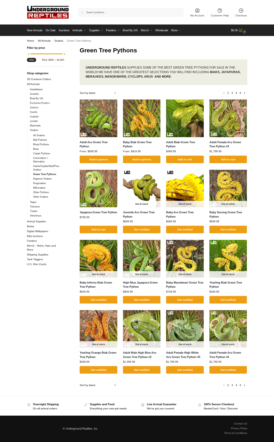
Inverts (33, 112)
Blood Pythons (41, 144)
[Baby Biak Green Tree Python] (142, 118)
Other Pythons (41, 192)
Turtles (33, 211)
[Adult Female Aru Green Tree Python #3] (228, 118)
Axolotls (34, 94)
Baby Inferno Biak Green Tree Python (96, 284)
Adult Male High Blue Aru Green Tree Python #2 (139, 355)
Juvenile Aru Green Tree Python (139, 214)
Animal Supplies (36, 221)
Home (30, 40)
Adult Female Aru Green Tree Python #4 (225, 355)
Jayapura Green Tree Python (98, 212)
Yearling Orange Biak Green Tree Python (98, 355)
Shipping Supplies (37, 254)
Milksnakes (39, 187)
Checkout (241, 15)
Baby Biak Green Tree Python (137, 144)
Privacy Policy (239, 428)
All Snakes (39, 135)
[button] (239, 30)
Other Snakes (40, 196)
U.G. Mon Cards (36, 264)
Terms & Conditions (235, 432)
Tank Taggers (35, 259)
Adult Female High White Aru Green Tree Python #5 (183, 355)
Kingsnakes (39, 183)
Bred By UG (36, 98)
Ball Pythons (40, 139)
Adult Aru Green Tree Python (94, 144)
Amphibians (36, 89)
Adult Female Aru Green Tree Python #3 (225, 144)
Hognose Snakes (42, 178)
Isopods (34, 116)
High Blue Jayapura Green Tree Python (140, 284)
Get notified (141, 229)
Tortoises (35, 206)
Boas (36, 149)
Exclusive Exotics (40, 103)
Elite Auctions (35, 236)
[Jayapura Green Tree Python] (98, 188)
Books (30, 226)
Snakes (58, 40)
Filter (31, 60)
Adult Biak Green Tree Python (180, 144)
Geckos (34, 107)
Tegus (33, 202)
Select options (98, 159)
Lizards (34, 121)
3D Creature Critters (39, 79)
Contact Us (240, 423)
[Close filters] (65, 48)
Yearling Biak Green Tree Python (225, 284)
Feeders (32, 240)
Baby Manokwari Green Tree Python (184, 284)
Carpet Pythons (41, 153)
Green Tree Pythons (44, 174)
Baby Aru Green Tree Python (180, 214)
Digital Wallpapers (37, 231)
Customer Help (220, 15)
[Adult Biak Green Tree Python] (185, 118)
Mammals (35, 125)
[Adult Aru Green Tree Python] (98, 118)
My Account (197, 15)
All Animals (44, 40)
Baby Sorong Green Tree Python (225, 214)
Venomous (35, 215)
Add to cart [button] (185, 159)
